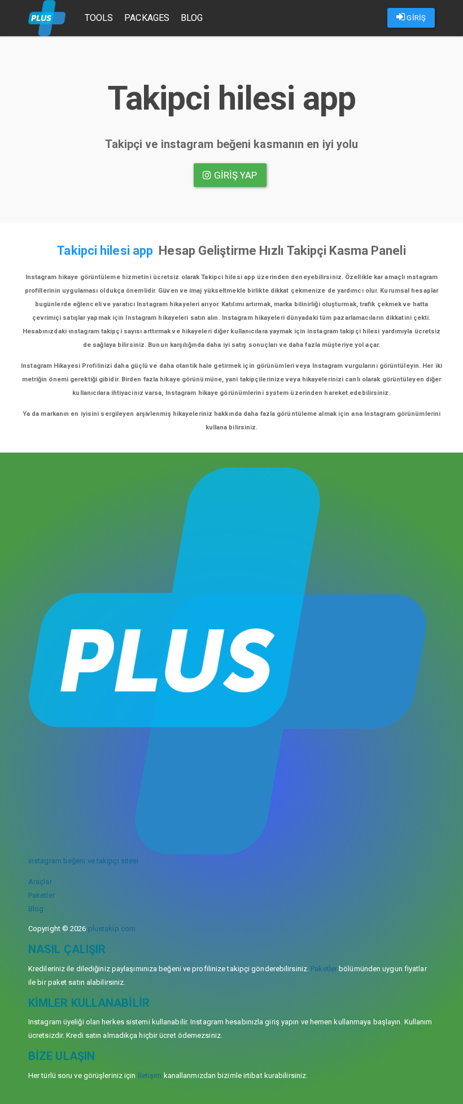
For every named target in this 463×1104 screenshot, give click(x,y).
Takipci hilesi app (105, 251)
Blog (192, 17)
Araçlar (40, 881)
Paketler (41, 895)
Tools (99, 17)
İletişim (150, 1075)
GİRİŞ (415, 18)
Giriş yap (234, 175)
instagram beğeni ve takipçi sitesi (83, 861)
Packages (146, 17)
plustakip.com (112, 928)
